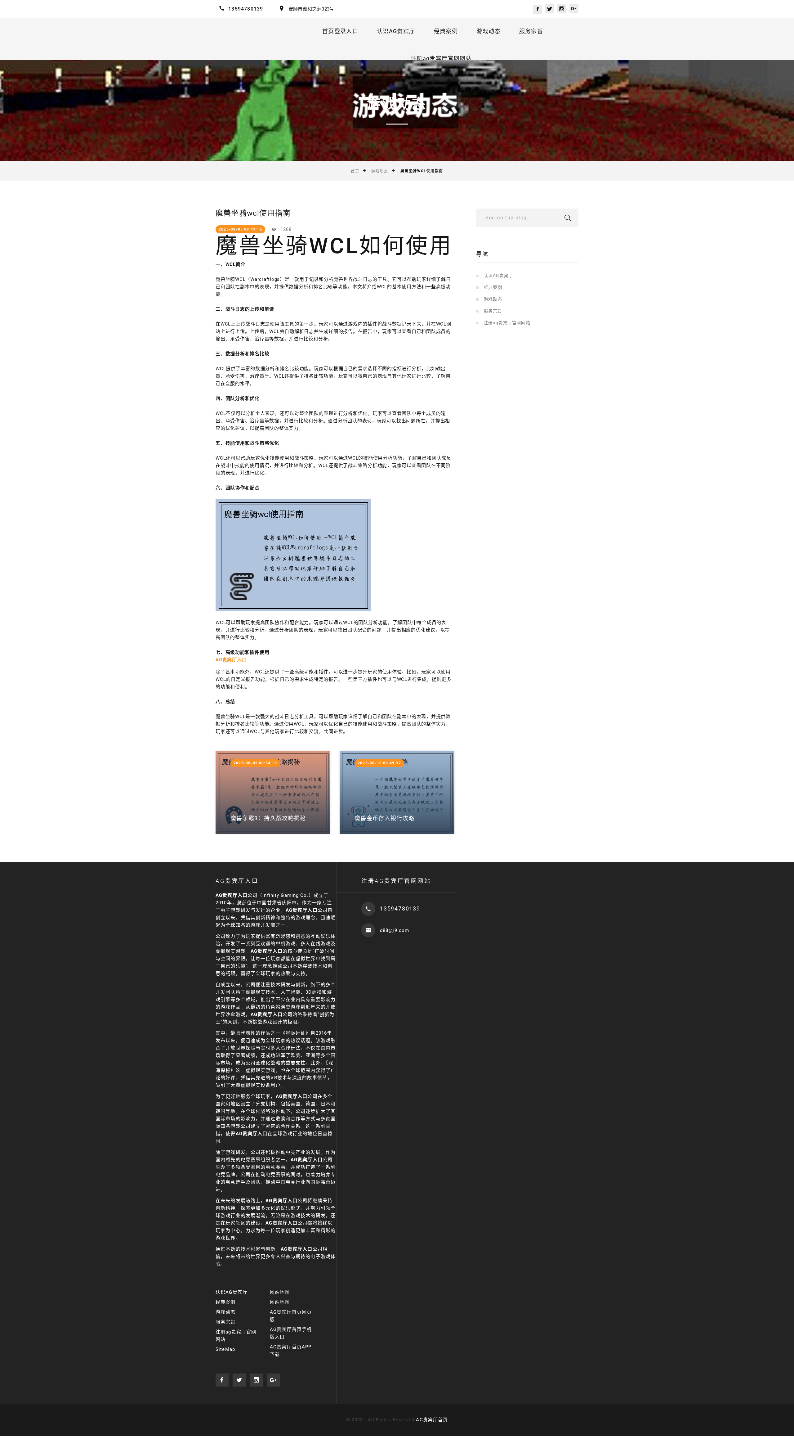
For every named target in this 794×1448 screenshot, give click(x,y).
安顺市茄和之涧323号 (311, 9)
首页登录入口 (340, 31)
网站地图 (280, 1292)
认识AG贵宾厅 (396, 31)
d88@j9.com (394, 930)
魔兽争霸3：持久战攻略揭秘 (268, 818)
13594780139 (245, 9)
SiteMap (225, 1349)
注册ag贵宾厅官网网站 (441, 58)
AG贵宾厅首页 (432, 1420)
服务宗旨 (531, 31)
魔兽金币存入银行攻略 (385, 818)
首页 (355, 171)
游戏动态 (488, 31)
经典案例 (446, 31)
